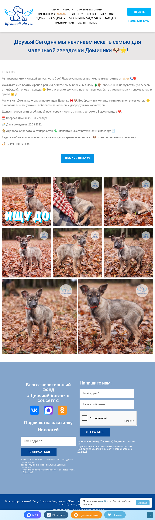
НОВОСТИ (68, 9)
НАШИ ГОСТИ (107, 14)
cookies (104, 501)
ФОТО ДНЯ (110, 18)
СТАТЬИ (82, 22)
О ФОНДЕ (74, 14)
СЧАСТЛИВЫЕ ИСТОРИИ (89, 9)
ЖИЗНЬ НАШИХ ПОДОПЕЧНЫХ (85, 18)
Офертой (28, 472)
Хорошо (142, 502)
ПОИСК (93, 22)
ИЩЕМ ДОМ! (55, 18)
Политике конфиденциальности (38, 469)
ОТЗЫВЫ (91, 14)
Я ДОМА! (40, 18)
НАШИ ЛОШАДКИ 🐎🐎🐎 (52, 14)
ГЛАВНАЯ (54, 9)
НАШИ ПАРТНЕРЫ (64, 22)
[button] (139, 12)
